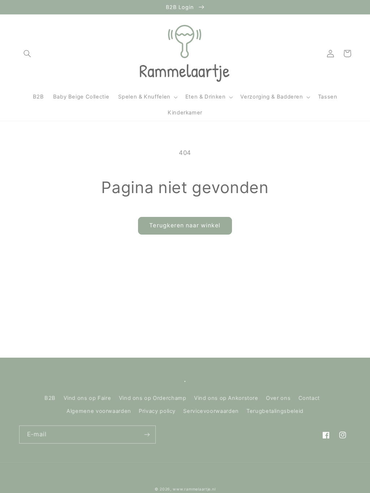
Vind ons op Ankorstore (226, 398)
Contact (309, 398)
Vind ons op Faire (87, 398)
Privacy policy (157, 411)
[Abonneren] (146, 434)
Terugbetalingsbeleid (275, 411)
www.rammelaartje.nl (194, 489)
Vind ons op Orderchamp (152, 398)
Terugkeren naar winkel (184, 225)
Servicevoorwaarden (210, 411)
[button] (27, 53)
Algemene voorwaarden (98, 411)
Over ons (278, 398)
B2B (50, 398)
